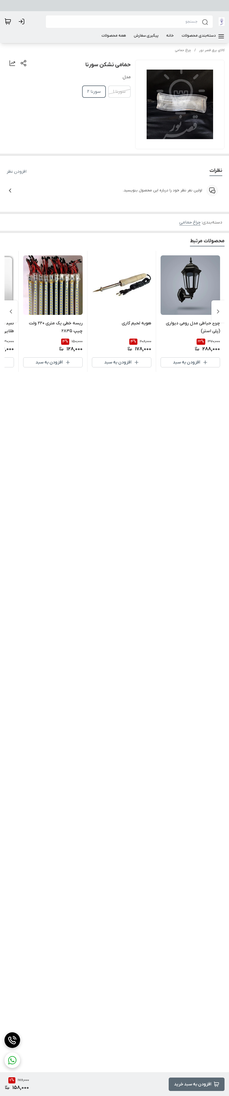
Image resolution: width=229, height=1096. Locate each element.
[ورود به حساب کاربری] (22, 21)
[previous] (218, 311)
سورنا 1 (119, 91)
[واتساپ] (12, 1060)
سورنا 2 (94, 91)
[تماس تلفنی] (12, 1040)
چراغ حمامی (183, 50)
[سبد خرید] (7, 21)
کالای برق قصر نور (212, 50)
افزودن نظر (17, 171)
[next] (11, 311)
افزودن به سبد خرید (192, 1084)
